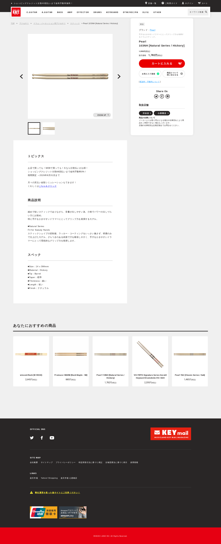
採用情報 (134, 462)
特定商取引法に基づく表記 (90, 462)
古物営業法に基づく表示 (116, 462)
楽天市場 (34, 478)
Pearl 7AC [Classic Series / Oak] (190, 375)
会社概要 (34, 462)
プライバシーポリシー (66, 462)
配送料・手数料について (150, 82)
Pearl (152, 30)
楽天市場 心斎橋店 (69, 478)
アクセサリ (24, 23)
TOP (13, 23)
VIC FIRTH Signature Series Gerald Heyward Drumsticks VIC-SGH (150, 376)
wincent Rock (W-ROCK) (31, 375)
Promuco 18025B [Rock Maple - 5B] (70, 375)
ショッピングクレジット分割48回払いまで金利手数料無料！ (43, 3)
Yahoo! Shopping (49, 478)
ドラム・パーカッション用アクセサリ (49, 23)
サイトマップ (47, 462)
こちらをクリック (48, 186)
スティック (75, 23)
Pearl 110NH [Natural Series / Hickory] (110, 376)
